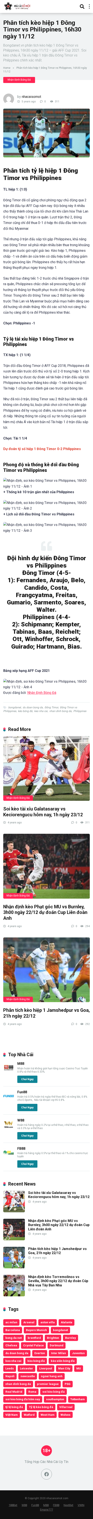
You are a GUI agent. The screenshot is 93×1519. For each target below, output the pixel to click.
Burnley (70, 1337)
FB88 (21, 1149)
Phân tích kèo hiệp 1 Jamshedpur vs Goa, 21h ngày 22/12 (57, 1251)
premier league (48, 1384)
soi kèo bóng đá (53, 1391)
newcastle (28, 1376)
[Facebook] (46, 1474)
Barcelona (12, 1330)
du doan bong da (33, 707)
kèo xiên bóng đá (63, 1361)
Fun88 (22, 1092)
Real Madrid (13, 1391)
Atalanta (66, 1322)
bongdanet (14, 707)
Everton (39, 1353)
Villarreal (65, 1407)
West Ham (48, 1414)
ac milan (11, 1322)
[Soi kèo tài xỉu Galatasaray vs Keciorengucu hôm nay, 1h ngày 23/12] (46, 768)
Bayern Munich (36, 1330)
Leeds (9, 1368)
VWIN (81, 1505)
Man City (64, 1368)
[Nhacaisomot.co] (17, 6)
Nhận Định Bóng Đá (19, 79)
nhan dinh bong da (60, 711)
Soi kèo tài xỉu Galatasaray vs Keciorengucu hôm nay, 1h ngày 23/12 (43, 811)
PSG (68, 1384)
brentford (34, 1337)
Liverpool (45, 1368)
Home (6, 67)
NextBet (68, 1505)
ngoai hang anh (52, 1376)
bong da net (13, 1337)
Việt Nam (11, 1414)
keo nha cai (41, 711)
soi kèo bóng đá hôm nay (22, 1399)
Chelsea (11, 1345)
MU (78, 1368)
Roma (32, 1391)
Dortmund (56, 1345)
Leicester (26, 1368)
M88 (20, 1064)
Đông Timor (51, 707)
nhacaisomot (31, 97)
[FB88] (8, 1157)
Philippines (79, 711)
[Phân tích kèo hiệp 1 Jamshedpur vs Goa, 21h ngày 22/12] (46, 969)
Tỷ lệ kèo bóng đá (41, 1407)
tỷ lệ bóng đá (14, 1407)
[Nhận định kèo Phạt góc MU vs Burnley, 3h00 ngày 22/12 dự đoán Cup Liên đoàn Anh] (46, 866)
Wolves (66, 1414)
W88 (20, 1120)
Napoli (9, 1376)
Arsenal (28, 1322)
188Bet (13, 1505)
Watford (29, 1414)
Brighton (53, 1337)
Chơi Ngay (27, 1079)
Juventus (78, 1353)
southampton (55, 1399)
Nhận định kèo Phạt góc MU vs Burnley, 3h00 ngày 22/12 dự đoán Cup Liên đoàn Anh (45, 912)
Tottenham (77, 1399)
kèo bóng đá (25, 711)
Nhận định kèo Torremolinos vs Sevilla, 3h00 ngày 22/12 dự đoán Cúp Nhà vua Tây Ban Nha (58, 1281)
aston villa (47, 1322)
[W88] (8, 1128)
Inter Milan (58, 1353)
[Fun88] (8, 1100)
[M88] (8, 1072)
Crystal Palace (33, 1345)
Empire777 (46, 1509)
